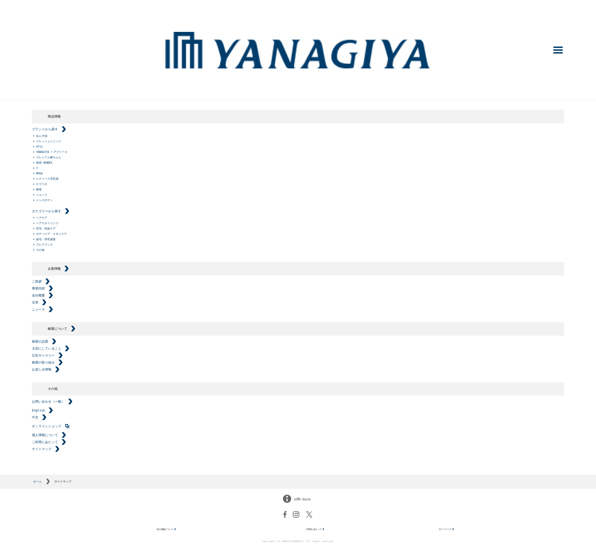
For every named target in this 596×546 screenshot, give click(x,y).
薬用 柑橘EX (44, 162)
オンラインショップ (46, 426)
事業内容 (38, 288)
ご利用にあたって (45, 442)
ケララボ (41, 184)
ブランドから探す (45, 129)
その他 (40, 250)
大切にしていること (46, 348)
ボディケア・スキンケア (51, 234)
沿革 (35, 302)
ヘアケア (41, 217)
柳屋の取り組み (43, 362)
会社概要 (38, 295)
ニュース (38, 309)
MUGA (39, 173)
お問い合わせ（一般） (48, 401)
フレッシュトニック (48, 141)
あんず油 (41, 136)
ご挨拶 (37, 281)
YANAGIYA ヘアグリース (52, 152)
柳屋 (39, 189)
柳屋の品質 (40, 341)
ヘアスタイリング (47, 223)
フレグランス (44, 244)
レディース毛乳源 (47, 178)
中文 (35, 417)
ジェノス (41, 194)
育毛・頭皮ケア (46, 228)
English (38, 410)
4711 (39, 146)
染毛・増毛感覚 (46, 239)
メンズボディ (44, 200)
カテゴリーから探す (46, 211)
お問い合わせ (302, 499)
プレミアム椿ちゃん (48, 157)
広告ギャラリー (43, 355)
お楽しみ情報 (41, 369)
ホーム (37, 481)
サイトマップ (41, 449)
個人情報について (45, 435)
